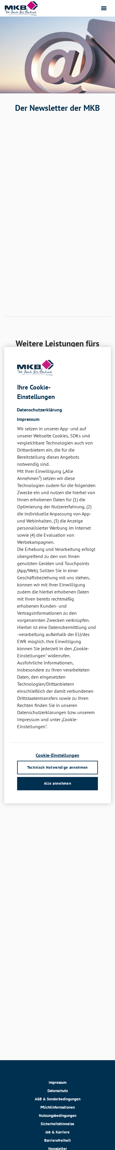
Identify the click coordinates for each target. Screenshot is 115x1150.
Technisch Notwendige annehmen (57, 767)
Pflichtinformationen (57, 1107)
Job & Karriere (57, 1132)
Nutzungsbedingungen (57, 1115)
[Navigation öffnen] (103, 8)
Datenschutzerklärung (39, 410)
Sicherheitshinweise (57, 1123)
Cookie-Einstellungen (57, 755)
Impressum (57, 1082)
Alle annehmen (57, 783)
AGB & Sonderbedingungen (57, 1099)
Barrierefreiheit (57, 1140)
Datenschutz (57, 1090)
